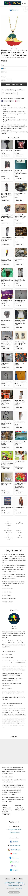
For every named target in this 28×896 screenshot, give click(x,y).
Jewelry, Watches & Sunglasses (15, 57)
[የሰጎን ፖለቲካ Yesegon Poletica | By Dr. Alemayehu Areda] (7, 335)
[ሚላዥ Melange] (7, 357)
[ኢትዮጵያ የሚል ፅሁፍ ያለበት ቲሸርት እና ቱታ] (7, 252)
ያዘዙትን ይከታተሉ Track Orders (8, 531)
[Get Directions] (6, 814)
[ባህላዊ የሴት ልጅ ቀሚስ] (21, 415)
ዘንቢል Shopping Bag (8, 538)
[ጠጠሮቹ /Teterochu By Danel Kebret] (21, 435)
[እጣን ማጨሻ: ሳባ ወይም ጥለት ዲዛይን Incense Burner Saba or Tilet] (21, 314)
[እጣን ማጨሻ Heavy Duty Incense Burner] (7, 435)
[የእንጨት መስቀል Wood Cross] (7, 144)
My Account (19, 523)
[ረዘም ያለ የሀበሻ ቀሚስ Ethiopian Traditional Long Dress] (7, 187)
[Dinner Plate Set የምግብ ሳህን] (21, 252)
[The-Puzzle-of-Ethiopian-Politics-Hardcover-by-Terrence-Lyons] (21, 164)
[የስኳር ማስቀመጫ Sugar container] (21, 187)
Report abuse (19, 888)
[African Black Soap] (21, 231)
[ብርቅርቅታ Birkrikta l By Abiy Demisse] (7, 294)
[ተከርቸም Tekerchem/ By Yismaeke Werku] (7, 501)
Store (2, 57)
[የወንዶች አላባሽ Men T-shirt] (7, 314)
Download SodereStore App (15, 885)
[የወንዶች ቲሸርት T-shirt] (21, 357)
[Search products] (25, 9)
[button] (9, 93)
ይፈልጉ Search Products (8, 524)
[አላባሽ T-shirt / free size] (21, 375)
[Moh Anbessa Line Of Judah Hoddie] (7, 164)
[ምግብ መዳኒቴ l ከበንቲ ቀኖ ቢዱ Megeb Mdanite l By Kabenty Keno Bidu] (7, 455)
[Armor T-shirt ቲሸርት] (21, 455)
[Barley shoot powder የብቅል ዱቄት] (7, 477)
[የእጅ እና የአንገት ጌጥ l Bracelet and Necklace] (7, 415)
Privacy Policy (19, 882)
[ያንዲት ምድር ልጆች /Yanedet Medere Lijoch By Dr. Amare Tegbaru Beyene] (21, 208)
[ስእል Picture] (21, 144)
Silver (5, 72)
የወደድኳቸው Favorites (19, 531)
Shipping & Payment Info (11, 884)
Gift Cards (19, 537)
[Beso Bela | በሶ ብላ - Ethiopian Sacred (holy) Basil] (7, 272)
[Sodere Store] (12, 3)
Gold (4, 68)
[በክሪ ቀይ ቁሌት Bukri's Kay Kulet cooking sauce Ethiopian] (7, 394)
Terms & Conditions (10, 882)
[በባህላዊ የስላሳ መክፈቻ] (21, 501)
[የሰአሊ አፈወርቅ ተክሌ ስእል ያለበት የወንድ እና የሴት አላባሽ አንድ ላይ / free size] (7, 208)
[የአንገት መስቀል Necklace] (7, 375)
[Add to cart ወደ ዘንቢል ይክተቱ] (5, 156)
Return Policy (21, 884)
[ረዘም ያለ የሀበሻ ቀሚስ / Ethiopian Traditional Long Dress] (7, 231)
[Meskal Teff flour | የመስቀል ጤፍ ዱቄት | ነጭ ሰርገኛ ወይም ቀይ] (21, 335)
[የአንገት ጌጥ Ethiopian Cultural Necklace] (21, 294)
